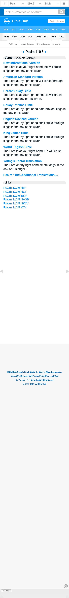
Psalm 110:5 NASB (16, 199)
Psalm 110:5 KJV (14, 207)
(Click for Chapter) (24, 57)
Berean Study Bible (17, 91)
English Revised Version (20, 119)
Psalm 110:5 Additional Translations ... (30, 175)
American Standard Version (23, 77)
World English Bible (17, 147)
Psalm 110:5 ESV (15, 195)
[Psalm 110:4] (4, 278)
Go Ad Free (6, 591)
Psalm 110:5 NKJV (15, 203)
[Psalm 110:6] (65, 278)
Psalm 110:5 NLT (14, 191)
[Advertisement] (34, 311)
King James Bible (15, 133)
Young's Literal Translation (22, 161)
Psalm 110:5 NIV (14, 187)
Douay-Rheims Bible (18, 105)
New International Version (21, 63)
